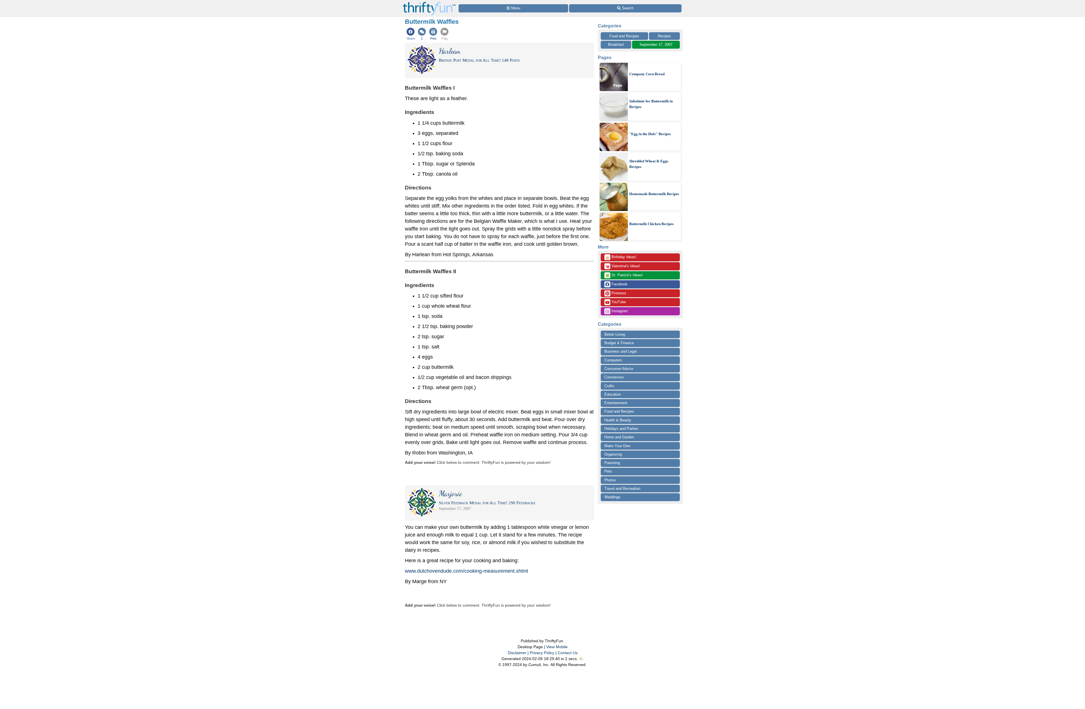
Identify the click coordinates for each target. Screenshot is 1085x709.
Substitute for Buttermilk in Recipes (651, 104)
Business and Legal (620, 351)
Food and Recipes (624, 36)
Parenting (612, 463)
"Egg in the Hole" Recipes (650, 134)
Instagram (619, 311)
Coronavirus (614, 377)
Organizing (613, 454)
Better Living (614, 334)
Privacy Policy (542, 652)
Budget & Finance (619, 343)
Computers (613, 360)
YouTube (618, 302)
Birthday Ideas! (620, 257)
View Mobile (557, 647)
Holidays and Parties (621, 428)
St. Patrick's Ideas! (624, 275)
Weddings (612, 497)
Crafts (609, 386)
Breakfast (616, 44)
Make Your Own (617, 446)
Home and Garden (619, 437)
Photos (610, 480)
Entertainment (615, 403)
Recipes (664, 36)
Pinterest (618, 293)
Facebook (619, 284)
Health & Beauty (617, 420)
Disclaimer (517, 652)
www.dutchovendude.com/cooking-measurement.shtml (466, 571)
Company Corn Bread (647, 74)
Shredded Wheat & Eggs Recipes (648, 164)
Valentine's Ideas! (622, 266)
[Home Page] (429, 3)
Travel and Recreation (622, 488)
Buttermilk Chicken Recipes (651, 224)
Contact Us (568, 652)
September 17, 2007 (655, 44)
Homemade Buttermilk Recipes (654, 194)
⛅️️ (581, 658)
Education (612, 394)
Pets (608, 471)
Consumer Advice (618, 369)
